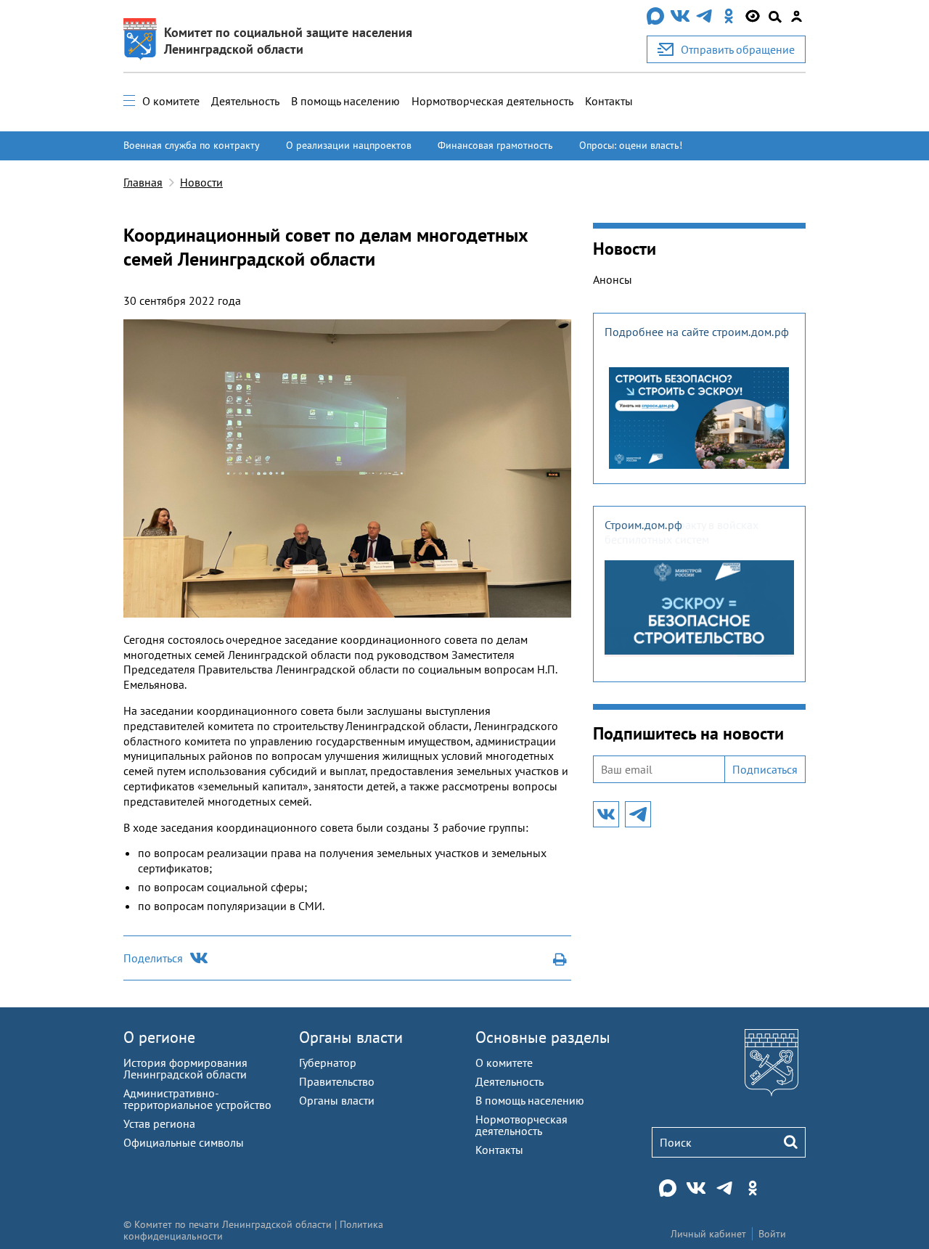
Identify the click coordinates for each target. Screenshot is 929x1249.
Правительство (337, 1081)
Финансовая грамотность (495, 145)
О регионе (159, 1037)
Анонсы (612, 279)
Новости (201, 182)
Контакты (609, 101)
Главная (143, 182)
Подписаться (765, 769)
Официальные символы (183, 1142)
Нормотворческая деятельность (492, 101)
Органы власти (351, 1037)
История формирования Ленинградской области (185, 1068)
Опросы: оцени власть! (630, 145)
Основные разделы (542, 1037)
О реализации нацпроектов (349, 145)
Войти (772, 1233)
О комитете (171, 101)
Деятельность (245, 101)
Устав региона (159, 1123)
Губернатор (327, 1062)
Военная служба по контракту (191, 145)
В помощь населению (345, 101)
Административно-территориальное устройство (197, 1099)
